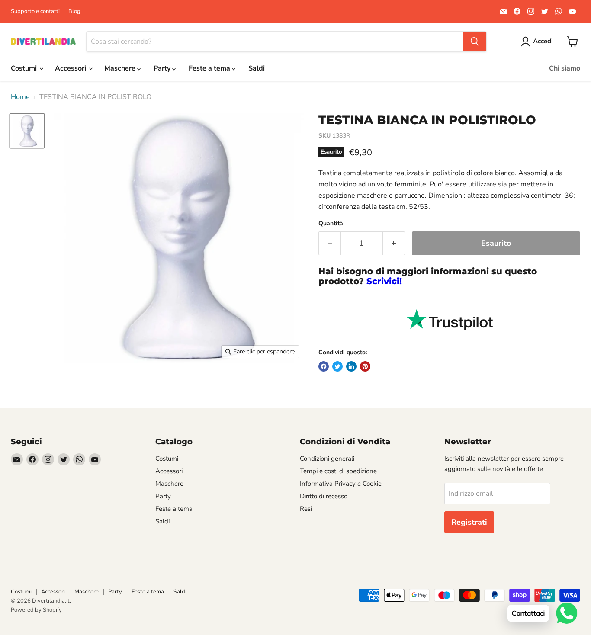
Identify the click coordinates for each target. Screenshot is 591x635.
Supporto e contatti (35, 11)
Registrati (469, 522)
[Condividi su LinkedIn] (351, 366)
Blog (74, 11)
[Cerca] (474, 41)
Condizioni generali (327, 458)
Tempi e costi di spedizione (338, 471)
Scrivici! (384, 281)
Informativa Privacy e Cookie (341, 483)
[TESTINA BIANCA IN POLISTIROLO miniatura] (27, 131)
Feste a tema (210, 68)
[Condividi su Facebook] (323, 366)
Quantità (330, 223)
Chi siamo (564, 68)
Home (20, 97)
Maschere (120, 68)
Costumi (25, 68)
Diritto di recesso (323, 496)
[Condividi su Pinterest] (365, 366)
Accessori (71, 68)
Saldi (256, 68)
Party (163, 68)
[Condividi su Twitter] (337, 366)
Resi (306, 508)
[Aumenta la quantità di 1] (394, 243)
